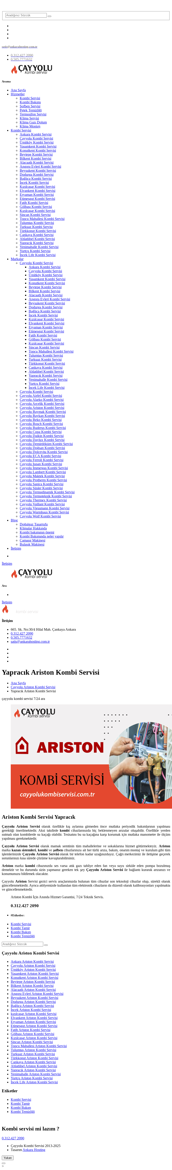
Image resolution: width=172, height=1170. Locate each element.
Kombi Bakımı (30, 102)
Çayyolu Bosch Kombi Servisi (41, 424)
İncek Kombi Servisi (34, 182)
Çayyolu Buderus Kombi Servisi (43, 428)
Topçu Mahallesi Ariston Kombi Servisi (39, 1046)
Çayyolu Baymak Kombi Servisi (43, 412)
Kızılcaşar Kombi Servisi (37, 186)
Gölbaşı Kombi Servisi (36, 207)
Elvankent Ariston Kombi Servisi (34, 1018)
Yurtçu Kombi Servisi (35, 251)
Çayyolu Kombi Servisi (36, 138)
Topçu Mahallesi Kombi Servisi (42, 219)
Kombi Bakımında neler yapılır (42, 536)
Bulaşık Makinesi (32, 544)
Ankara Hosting (34, 1150)
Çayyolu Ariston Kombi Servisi (42, 408)
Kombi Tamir (20, 928)
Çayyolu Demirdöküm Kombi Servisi (46, 444)
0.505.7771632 (21, 637)
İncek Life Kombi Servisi (38, 255)
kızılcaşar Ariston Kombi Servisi (33, 1014)
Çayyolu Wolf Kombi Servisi (40, 516)
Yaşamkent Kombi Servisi (38, 146)
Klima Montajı (30, 126)
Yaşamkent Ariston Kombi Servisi (35, 973)
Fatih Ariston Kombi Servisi (30, 1030)
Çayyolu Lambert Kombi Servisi (43, 472)
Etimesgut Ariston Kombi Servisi (34, 1026)
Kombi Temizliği (23, 936)
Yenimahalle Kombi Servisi (39, 247)
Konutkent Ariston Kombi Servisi (34, 978)
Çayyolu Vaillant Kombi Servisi (42, 504)
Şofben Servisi (30, 106)
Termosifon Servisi (33, 114)
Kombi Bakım (21, 932)
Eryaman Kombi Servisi (37, 195)
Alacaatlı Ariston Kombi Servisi (33, 990)
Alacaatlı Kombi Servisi (37, 162)
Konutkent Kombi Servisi (38, 150)
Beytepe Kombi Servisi (36, 154)
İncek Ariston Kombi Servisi (31, 1010)
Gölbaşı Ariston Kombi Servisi (32, 1034)
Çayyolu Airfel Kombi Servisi (41, 396)
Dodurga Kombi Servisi (37, 174)
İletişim (16, 548)
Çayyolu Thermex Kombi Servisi (43, 500)
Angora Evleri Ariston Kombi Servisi (37, 994)
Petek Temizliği (31, 110)
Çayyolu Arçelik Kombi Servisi (42, 404)
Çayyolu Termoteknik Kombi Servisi (46, 496)
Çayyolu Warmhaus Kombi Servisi (44, 512)
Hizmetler (18, 94)
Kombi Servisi (30, 98)
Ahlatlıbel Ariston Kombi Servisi (34, 1066)
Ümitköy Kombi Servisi (37, 142)
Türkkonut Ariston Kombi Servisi (34, 1058)
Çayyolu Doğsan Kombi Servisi (42, 448)
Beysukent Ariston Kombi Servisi (34, 998)
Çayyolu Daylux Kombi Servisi (42, 440)
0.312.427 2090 (22, 633)
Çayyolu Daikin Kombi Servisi (42, 436)
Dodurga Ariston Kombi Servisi (33, 1002)
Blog (14, 520)
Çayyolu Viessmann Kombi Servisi (44, 508)
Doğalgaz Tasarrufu (34, 524)
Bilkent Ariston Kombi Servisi (32, 986)
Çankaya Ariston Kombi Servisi (33, 1062)
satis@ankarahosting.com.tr (30, 641)
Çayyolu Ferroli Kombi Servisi (41, 460)
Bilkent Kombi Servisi (35, 158)
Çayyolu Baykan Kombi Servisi (42, 416)
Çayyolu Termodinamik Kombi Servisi (47, 492)
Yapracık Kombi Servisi (37, 243)
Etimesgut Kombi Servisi (37, 199)
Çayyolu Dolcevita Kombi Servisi (44, 452)
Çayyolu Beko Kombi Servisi (41, 420)
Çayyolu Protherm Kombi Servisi (43, 480)
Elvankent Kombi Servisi (37, 191)
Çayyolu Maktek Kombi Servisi (42, 476)
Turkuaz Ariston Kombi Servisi (33, 1054)
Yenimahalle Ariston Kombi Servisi (36, 1074)
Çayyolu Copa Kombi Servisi (41, 432)
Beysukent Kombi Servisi (38, 170)
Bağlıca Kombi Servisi (36, 178)
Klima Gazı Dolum (33, 122)
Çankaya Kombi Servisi (37, 235)
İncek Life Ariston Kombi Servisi (34, 1082)
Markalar (17, 259)
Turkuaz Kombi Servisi (36, 227)
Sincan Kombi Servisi (35, 215)
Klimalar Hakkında (33, 528)
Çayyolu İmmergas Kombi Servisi (44, 468)
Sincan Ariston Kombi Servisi (32, 1042)
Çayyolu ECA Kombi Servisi (40, 456)
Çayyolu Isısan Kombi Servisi (41, 464)
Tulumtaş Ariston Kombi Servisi (33, 1050)
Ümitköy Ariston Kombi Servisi (33, 969)
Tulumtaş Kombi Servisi (37, 223)
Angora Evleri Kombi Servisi (40, 166)
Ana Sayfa (18, 90)
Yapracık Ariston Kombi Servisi (33, 1070)
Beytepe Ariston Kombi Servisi (33, 982)
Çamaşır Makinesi (32, 540)
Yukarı (8, 1158)
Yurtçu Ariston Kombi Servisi (32, 1078)
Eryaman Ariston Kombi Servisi (33, 1022)
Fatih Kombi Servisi (34, 203)
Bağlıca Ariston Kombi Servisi (32, 1006)
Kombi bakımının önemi (37, 532)
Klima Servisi (29, 118)
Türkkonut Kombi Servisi (38, 231)
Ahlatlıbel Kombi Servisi (37, 239)
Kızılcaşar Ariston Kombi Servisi (34, 1038)
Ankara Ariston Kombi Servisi (32, 961)
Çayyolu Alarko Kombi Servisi (42, 400)
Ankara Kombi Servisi (36, 134)
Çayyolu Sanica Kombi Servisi (41, 484)
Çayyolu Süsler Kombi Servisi (41, 488)
